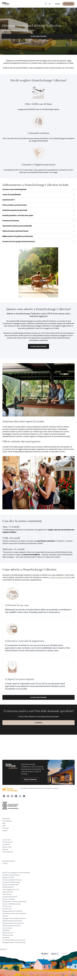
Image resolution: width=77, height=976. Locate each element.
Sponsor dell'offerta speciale (11, 904)
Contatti (4, 863)
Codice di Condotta (29, 949)
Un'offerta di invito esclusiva (11, 875)
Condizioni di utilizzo (14, 949)
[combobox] (45, 953)
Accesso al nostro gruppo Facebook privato (18, 241)
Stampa (4, 830)
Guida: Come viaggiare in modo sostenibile (16, 872)
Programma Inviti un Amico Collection (14, 913)
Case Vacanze (7, 894)
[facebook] (4, 796)
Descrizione (6, 818)
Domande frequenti (8, 861)
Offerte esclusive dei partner (11, 925)
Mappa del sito (33, 953)
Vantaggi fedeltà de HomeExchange (13, 942)
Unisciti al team (7, 821)
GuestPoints (6, 844)
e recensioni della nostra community (13, 940)
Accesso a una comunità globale (14, 189)
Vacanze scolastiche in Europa (12, 880)
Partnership (6, 937)
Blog (3, 823)
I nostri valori (6, 840)
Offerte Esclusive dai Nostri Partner (15, 231)
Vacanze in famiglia (8, 899)
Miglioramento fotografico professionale (17, 236)
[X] (20, 796)
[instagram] (8, 796)
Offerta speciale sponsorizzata (12, 921)
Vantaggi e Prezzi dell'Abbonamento (13, 918)
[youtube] (24, 796)
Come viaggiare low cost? (10, 889)
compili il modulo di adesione (60, 577)
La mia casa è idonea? (38, 36)
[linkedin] (16, 796)
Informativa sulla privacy (45, 949)
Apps (4, 826)
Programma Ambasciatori (10, 884)
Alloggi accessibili (8, 877)
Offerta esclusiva (7, 933)
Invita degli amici (7, 852)
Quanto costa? (7, 847)
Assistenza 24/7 (8, 200)
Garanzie (5, 849)
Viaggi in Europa (7, 892)
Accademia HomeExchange (11, 882)
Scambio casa (7, 906)
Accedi (57, 4)
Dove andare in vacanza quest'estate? (14, 901)
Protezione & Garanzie (10, 221)
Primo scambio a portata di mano (14, 205)
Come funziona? (7, 842)
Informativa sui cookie (62, 949)
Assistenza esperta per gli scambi (14, 210)
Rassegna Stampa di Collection (12, 911)
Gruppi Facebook (8, 887)
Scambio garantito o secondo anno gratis (17, 215)
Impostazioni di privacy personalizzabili (17, 226)
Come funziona (7, 928)
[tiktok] (12, 796)
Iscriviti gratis (68, 4)
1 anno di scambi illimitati (11, 195)
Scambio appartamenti (9, 897)
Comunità (5, 828)
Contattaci (38, 723)
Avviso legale (22, 953)
